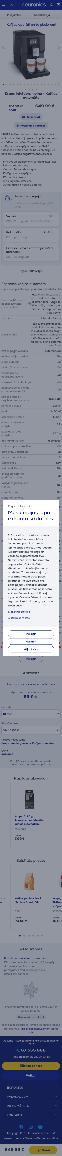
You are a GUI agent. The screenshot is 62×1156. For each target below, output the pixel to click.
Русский (25, 506)
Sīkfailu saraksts (19, 618)
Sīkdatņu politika (19, 612)
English (12, 506)
